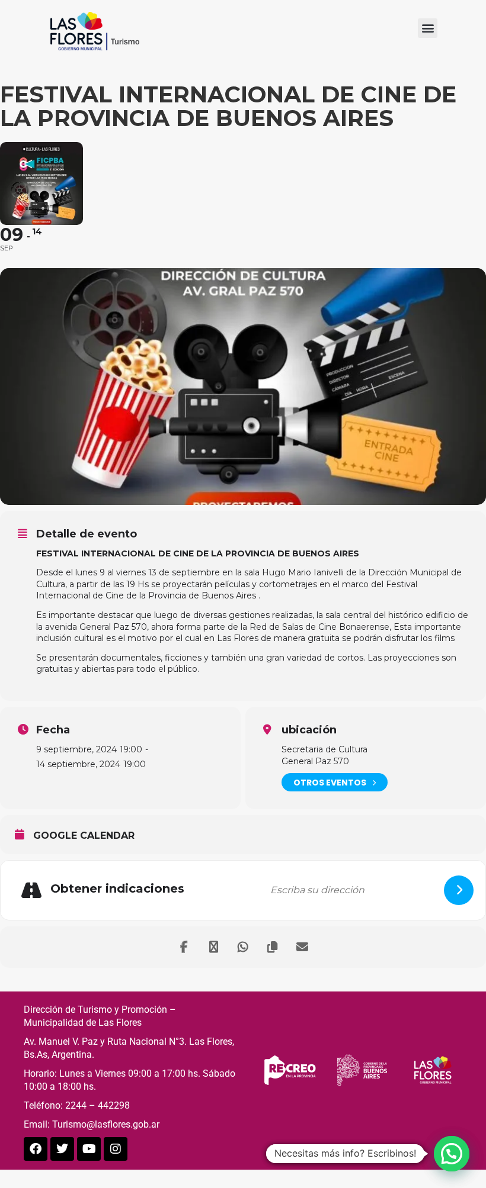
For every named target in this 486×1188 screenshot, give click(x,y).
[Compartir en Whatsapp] (243, 947)
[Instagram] (115, 1149)
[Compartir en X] (213, 947)
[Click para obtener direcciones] (459, 890)
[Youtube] (89, 1149)
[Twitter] (62, 1149)
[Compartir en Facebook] (184, 947)
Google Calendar (84, 835)
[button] (427, 28)
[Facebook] (35, 1149)
